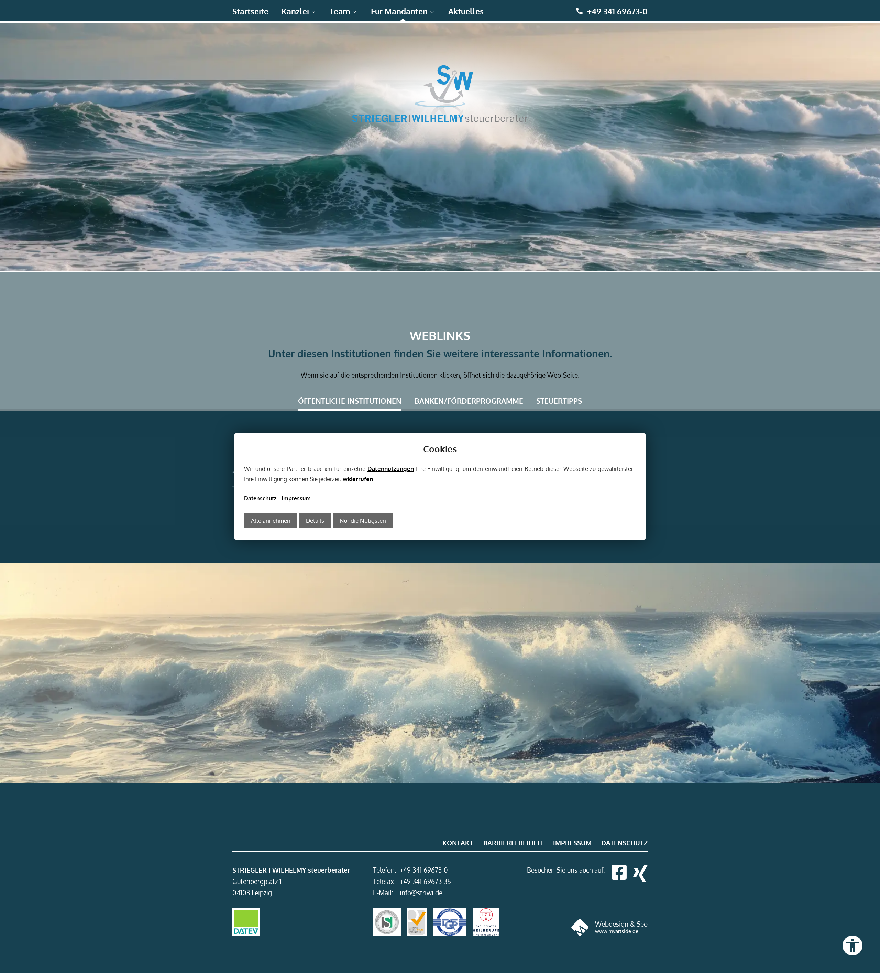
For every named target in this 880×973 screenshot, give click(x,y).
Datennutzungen (390, 468)
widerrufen (358, 479)
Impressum (296, 498)
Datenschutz (260, 498)
